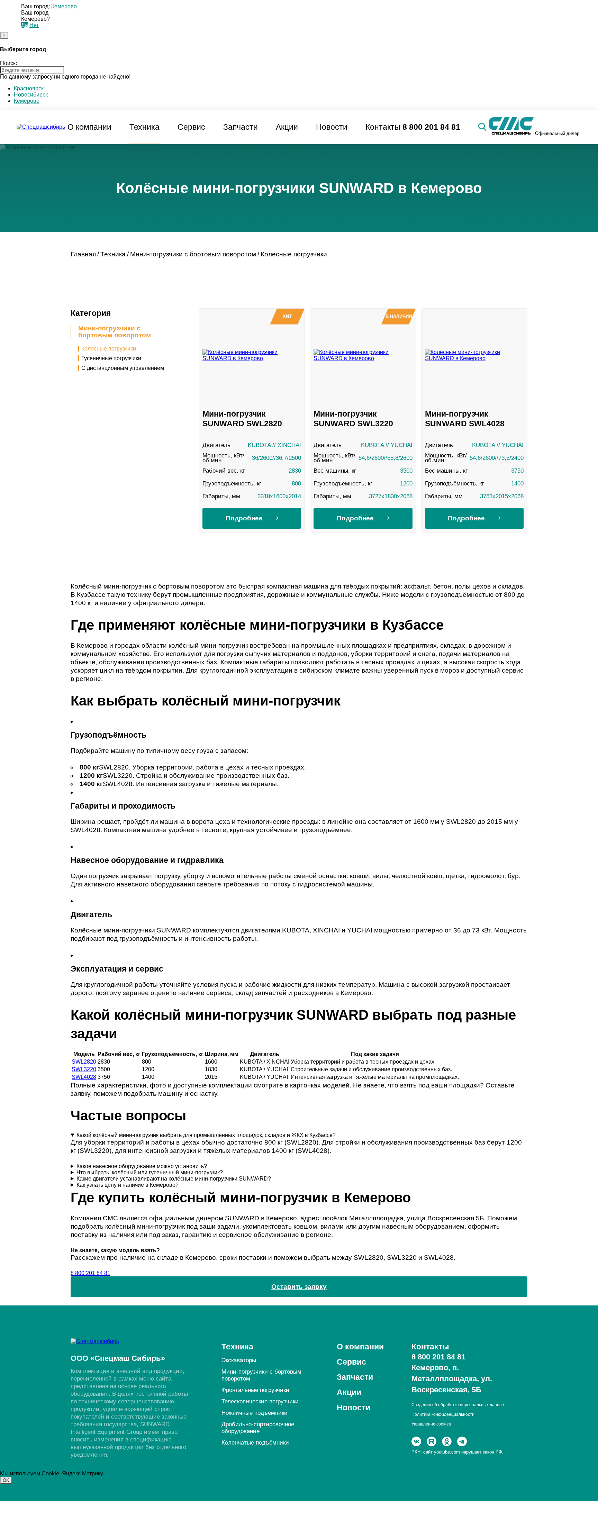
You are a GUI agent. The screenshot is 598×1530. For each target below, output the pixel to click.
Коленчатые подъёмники (255, 1442)
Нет (34, 25)
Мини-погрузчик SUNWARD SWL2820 (242, 418)
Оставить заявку (299, 1286)
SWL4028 (84, 1077)
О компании (89, 126)
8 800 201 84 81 (431, 126)
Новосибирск (31, 95)
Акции (287, 126)
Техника (144, 126)
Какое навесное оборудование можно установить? (141, 1166)
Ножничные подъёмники (254, 1413)
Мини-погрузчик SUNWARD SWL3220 (353, 418)
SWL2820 (84, 1062)
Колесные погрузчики (108, 349)
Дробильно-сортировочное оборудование (257, 1428)
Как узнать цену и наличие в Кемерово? (127, 1185)
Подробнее (244, 518)
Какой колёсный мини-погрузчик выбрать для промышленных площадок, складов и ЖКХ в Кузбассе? (206, 1135)
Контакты (382, 126)
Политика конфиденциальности (442, 1414)
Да (24, 25)
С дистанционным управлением (122, 368)
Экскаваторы (238, 1360)
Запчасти (240, 126)
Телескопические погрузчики (260, 1401)
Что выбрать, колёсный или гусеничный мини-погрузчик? (149, 1172)
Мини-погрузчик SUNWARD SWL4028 (465, 418)
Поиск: (8, 63)
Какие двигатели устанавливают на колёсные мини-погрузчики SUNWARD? (173, 1179)
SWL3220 (84, 1069)
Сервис (191, 126)
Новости (331, 126)
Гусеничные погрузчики (111, 358)
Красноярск (29, 88)
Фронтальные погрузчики (255, 1390)
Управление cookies (431, 1424)
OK (6, 1480)
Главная (83, 254)
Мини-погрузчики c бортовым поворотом (114, 332)
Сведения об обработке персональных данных (458, 1404)
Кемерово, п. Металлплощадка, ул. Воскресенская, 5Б (451, 1378)
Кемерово (64, 6)
